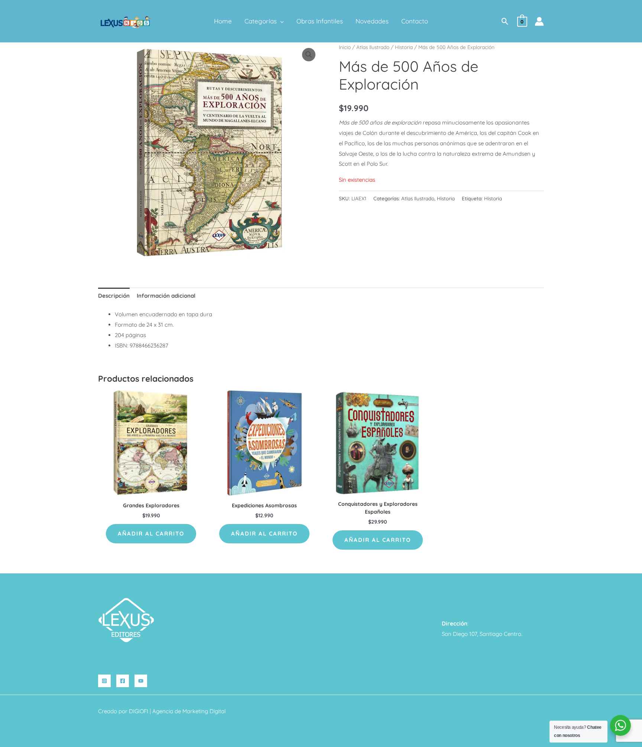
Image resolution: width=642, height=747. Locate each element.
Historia (404, 47)
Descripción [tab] (114, 295)
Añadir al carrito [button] (151, 533)
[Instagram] (104, 681)
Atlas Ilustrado (372, 47)
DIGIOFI (138, 711)
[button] (280, 21)
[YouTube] (140, 681)
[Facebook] (122, 681)
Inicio (345, 47)
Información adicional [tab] (166, 295)
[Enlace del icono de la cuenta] (539, 21)
